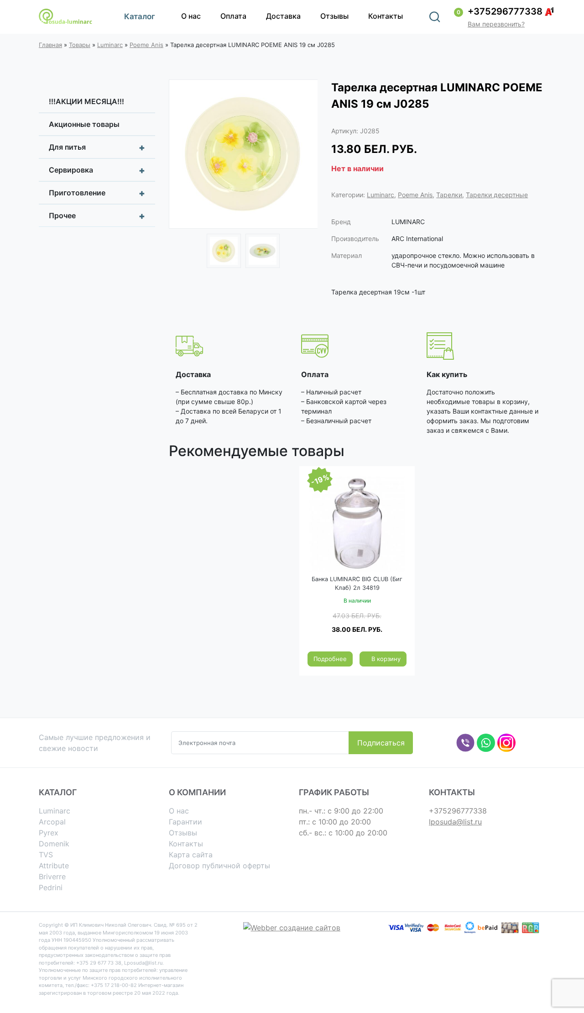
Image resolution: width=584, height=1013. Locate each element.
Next (304, 155)
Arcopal (52, 821)
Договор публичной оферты (219, 865)
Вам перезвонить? (496, 24)
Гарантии (185, 821)
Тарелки (449, 195)
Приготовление (97, 193)
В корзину (386, 658)
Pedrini (51, 887)
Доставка (283, 16)
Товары (79, 44)
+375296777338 (505, 11)
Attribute (54, 865)
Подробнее (330, 658)
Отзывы (334, 16)
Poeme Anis (146, 44)
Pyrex (48, 832)
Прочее (97, 215)
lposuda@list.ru (455, 821)
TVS (46, 854)
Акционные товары (84, 124)
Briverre (52, 876)
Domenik (54, 843)
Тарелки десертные (497, 195)
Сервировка (97, 170)
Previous (182, 155)
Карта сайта (191, 854)
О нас (191, 16)
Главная (50, 44)
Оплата (233, 16)
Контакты (385, 16)
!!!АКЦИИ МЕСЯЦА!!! (86, 101)
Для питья (97, 147)
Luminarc (110, 44)
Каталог (139, 16)
